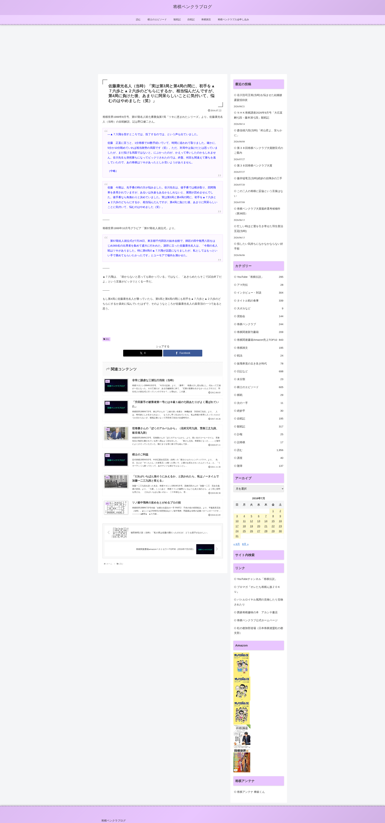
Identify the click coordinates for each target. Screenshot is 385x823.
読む (107, 339)
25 (244, 531)
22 (273, 526)
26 (251, 531)
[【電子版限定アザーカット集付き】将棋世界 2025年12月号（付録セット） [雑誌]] (241, 760)
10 (237, 521)
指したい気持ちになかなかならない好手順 (258, 246)
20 (258, 526)
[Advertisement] (192, 49)
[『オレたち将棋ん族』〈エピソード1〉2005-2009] (241, 664)
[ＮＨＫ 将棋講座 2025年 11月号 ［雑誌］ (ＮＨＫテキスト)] (241, 736)
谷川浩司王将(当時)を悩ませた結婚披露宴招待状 (258, 97)
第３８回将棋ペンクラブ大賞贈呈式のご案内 (258, 150)
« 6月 (236, 544)
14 (265, 521)
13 (258, 521)
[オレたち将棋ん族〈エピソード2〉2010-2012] (241, 688)
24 (237, 531)
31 (237, 536)
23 (280, 526)
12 (251, 521)
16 (280, 521)
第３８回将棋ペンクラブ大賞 (254, 165)
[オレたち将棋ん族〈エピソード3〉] (241, 712)
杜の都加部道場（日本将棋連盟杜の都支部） (258, 631)
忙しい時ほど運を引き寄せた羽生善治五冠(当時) (258, 229)
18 (244, 526)
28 (265, 531)
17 (237, 526)
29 (273, 531)
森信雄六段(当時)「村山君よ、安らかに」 (258, 133)
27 (258, 531)
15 (273, 521)
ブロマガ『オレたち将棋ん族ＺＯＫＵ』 (257, 589)
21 (265, 526)
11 (244, 521)
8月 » (245, 544)
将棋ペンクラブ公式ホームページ (257, 620)
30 (280, 531)
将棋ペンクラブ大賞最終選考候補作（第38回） (257, 211)
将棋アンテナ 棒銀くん (251, 791)
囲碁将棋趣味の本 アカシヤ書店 (257, 612)
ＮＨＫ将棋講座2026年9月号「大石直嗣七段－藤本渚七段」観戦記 (258, 115)
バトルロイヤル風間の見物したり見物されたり (258, 602)
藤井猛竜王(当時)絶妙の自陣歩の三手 (259, 178)
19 (251, 526)
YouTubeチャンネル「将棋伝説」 (257, 579)
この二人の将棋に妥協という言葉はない (258, 193)
